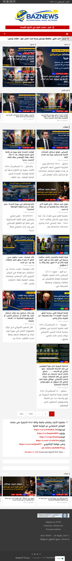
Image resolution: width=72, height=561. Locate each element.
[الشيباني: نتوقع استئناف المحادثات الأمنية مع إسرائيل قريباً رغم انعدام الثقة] (53, 139)
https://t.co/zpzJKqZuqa (50, 437)
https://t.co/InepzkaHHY (48, 433)
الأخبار (65, 73)
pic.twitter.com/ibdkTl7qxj (53, 448)
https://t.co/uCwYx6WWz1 (48, 440)
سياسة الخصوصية (22, 557)
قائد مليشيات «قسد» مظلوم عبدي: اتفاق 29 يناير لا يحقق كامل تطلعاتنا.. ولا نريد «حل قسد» (19, 260)
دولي (62, 308)
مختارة (66, 44)
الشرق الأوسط (59, 73)
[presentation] (4, 91)
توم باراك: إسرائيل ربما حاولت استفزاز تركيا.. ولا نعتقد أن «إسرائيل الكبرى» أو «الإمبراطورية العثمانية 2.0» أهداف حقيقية (19, 317)
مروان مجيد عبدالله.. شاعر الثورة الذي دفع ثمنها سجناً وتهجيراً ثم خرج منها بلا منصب (54, 206)
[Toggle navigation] (67, 34)
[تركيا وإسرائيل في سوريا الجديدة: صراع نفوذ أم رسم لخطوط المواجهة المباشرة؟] (19, 192)
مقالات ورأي (52, 200)
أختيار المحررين (64, 200)
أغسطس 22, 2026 (29, 85)
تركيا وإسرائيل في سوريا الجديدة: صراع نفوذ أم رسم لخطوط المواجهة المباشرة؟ (19, 206)
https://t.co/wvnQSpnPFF (30, 444)
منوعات (46, 200)
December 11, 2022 (32, 452)
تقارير (28, 253)
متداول (32, 44)
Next (21, 414)
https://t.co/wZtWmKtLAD (46, 429)
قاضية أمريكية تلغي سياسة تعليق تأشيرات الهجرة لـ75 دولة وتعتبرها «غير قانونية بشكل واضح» (53, 315)
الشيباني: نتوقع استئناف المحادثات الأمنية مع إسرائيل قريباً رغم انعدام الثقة (54, 79)
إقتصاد (66, 253)
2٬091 (31, 414)
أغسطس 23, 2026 (63, 84)
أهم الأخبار (65, 90)
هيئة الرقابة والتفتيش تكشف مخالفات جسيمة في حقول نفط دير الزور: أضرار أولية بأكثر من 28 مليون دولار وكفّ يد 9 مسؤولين (53, 261)
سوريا (53, 73)
